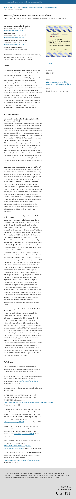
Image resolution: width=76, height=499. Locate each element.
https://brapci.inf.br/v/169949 (24, 434)
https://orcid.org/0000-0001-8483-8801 (14, 30)
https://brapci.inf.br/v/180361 (14, 422)
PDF (50, 63)
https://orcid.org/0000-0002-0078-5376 (14, 44)
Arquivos (12, 7)
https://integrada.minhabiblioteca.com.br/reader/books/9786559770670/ (28, 402)
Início (5, 7)
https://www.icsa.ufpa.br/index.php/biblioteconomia (21, 460)
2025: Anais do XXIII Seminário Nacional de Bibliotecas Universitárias (37, 7)
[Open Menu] (4, 2)
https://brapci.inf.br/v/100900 (28, 381)
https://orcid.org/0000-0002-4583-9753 (14, 37)
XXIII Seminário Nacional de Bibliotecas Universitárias (24, 2)
